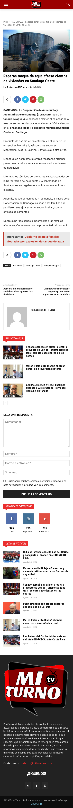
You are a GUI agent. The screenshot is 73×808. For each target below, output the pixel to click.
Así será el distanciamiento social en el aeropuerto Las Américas (18, 291)
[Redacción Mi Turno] (17, 317)
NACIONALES (17, 21)
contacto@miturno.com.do (36, 763)
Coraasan (17, 265)
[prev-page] (5, 403)
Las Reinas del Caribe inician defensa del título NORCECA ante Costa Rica (45, 638)
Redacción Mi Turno (17, 87)
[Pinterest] (33, 99)
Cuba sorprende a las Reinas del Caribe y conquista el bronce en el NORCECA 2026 (46, 555)
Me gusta (11, 514)
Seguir (28, 514)
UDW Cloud (36, 803)
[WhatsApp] (41, 99)
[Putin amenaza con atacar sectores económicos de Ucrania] (11, 608)
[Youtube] (28, 785)
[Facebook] (17, 99)
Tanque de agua (51, 265)
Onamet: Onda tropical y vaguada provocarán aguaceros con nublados (56, 291)
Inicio (5, 21)
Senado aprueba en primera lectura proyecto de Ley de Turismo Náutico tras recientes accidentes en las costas (47, 351)
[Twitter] (25, 99)
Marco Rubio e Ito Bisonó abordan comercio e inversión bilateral (45, 367)
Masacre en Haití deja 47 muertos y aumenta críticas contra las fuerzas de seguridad (45, 571)
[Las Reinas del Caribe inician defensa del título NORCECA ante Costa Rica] (11, 641)
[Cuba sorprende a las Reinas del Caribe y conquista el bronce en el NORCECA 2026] (11, 556)
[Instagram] (45, 785)
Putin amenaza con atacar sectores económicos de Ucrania (44, 605)
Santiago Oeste (33, 265)
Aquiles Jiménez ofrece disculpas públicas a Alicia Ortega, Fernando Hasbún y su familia (46, 388)
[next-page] (11, 403)
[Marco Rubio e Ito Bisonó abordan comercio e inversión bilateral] (13, 371)
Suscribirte (44, 514)
